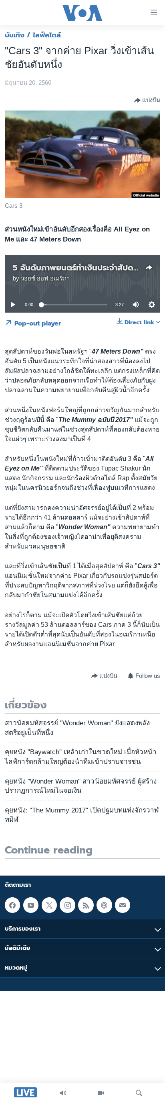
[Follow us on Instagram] (67, 905)
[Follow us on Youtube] (30, 905)
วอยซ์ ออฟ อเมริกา (45, 278)
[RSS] (85, 905)
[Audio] (63, 1093)
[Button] (147, 100)
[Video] (101, 1093)
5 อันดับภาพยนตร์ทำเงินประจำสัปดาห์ (77, 268)
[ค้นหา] (139, 1093)
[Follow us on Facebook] (12, 905)
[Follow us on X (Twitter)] (49, 905)
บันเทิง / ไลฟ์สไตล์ (33, 35)
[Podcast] (104, 905)
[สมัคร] (122, 905)
